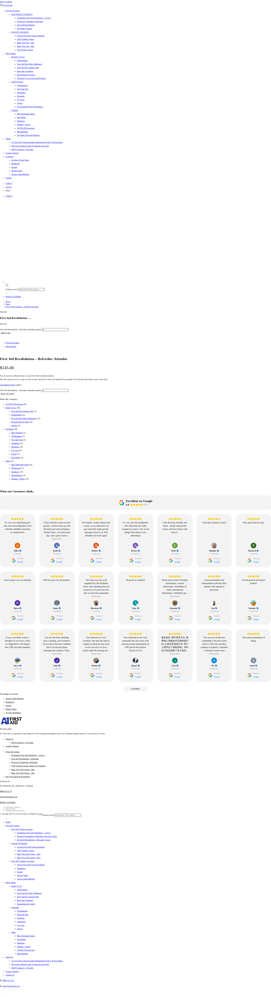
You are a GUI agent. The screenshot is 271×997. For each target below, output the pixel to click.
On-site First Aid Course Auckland (30, 847)
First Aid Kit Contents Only (22, 411)
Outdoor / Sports (18, 479)
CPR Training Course (25, 851)
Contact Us (10, 975)
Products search (12, 289)
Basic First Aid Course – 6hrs (23, 770)
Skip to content (6, 2)
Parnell (8, 706)
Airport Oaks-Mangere (15, 699)
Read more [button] (57, 539)
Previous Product (12, 343)
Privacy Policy (10, 809)
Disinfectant (16, 468)
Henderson (10, 702)
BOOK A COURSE (13, 297)
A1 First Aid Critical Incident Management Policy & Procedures (37, 961)
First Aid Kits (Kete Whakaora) (23, 418)
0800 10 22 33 (6, 791)
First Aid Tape (17, 440)
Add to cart (5, 333)
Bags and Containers (25, 900)
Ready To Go (11, 408)
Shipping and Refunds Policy (15, 810)
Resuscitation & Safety (20, 422)
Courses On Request (19, 843)
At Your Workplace (13, 713)
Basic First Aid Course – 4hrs (23, 773)
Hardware (15, 472)
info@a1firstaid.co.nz (8, 797)
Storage (14, 426)
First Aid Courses (12, 752)
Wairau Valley (11, 709)
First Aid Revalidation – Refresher (25, 759)
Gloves (14, 454)
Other (8, 461)
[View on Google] (17, 545)
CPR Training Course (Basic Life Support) (28, 766)
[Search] (7, 293)
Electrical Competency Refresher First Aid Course (37, 836)
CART (9, 183)
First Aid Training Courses (22, 829)
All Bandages (16, 436)
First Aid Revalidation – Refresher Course (33, 840)
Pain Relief (15, 458)
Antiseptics (15, 443)
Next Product (11, 346)
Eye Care (15, 450)
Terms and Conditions (13, 807)
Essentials (9, 429)
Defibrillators (16, 415)
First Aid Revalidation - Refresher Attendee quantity (21, 330)
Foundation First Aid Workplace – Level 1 (28, 755)
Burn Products (17, 433)
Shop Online (11, 883)
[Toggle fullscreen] (4, 992)
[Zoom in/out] (1, 992)
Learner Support (12, 746)
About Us (9, 739)
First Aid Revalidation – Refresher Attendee (22, 307)
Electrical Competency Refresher (24, 762)
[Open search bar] (7, 286)
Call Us (9, 187)
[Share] (6, 992)
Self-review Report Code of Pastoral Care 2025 (30, 964)
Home (8, 822)
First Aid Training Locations (22, 861)
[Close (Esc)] (9, 992)
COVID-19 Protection (14, 404)
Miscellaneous (16, 475)
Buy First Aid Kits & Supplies (18, 777)
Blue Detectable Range (20, 465)
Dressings (15, 447)
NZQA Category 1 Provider (22, 743)
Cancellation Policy (8, 385)
